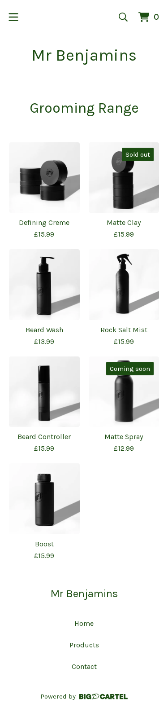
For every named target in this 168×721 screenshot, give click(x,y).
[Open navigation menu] (13, 17)
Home (84, 623)
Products (84, 645)
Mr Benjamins (84, 55)
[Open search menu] (123, 17)
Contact (84, 666)
